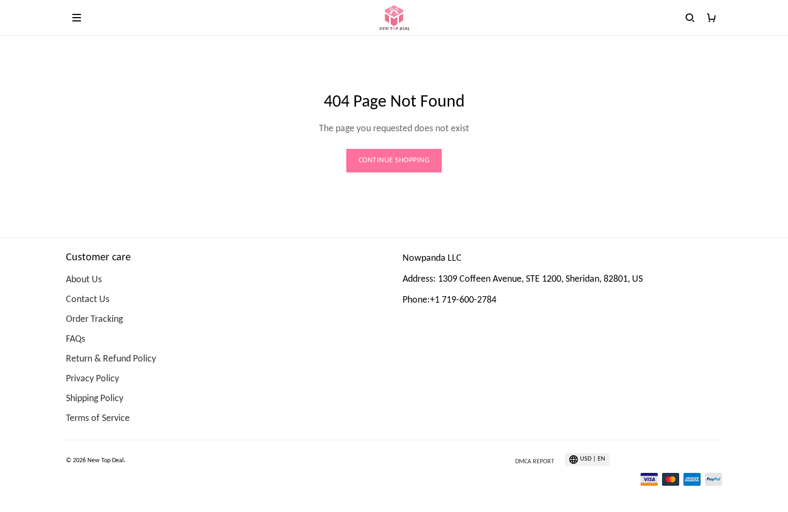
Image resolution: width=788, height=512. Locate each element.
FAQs (75, 339)
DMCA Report (534, 461)
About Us (84, 280)
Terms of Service (98, 418)
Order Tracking (94, 319)
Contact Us (87, 300)
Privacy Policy (92, 379)
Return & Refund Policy (111, 359)
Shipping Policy (94, 399)
